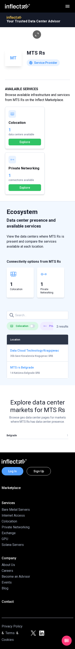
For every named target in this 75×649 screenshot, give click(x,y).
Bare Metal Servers (16, 510)
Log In (12, 471)
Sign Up (39, 471)
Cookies (8, 640)
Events (7, 582)
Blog (5, 588)
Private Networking (16, 527)
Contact (8, 602)
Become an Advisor (16, 577)
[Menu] (67, 6)
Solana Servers (13, 545)
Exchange (9, 533)
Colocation (9, 521)
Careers (7, 571)
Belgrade (12, 435)
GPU (5, 539)
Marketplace (11, 488)
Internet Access (13, 515)
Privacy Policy (12, 626)
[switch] (32, 326)
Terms (10, 633)
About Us (8, 565)
